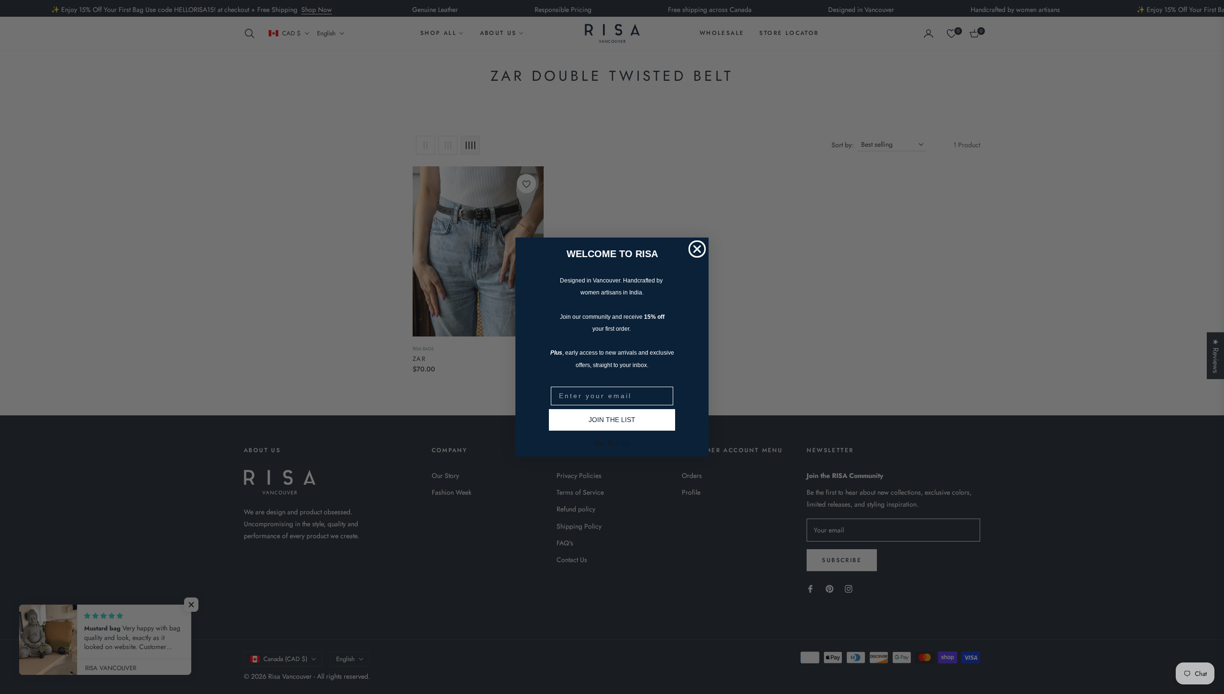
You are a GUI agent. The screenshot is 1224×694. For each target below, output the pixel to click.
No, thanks (612, 443)
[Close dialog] (697, 249)
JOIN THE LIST (612, 419)
